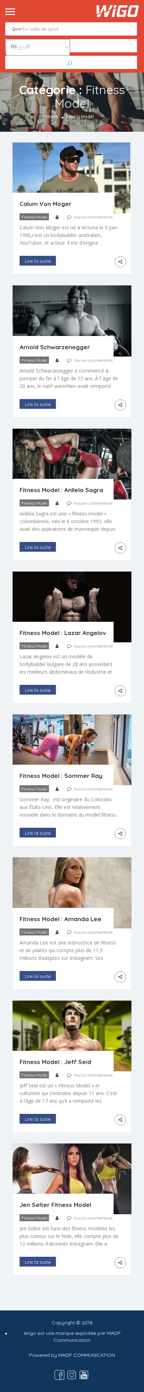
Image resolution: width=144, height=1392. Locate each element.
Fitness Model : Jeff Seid (55, 1061)
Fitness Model (34, 217)
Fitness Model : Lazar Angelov (63, 632)
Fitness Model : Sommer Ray (61, 775)
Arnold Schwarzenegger (55, 347)
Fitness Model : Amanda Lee (60, 919)
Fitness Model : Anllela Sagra (61, 490)
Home (52, 117)
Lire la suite (38, 261)
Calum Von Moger (45, 203)
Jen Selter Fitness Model (55, 1204)
